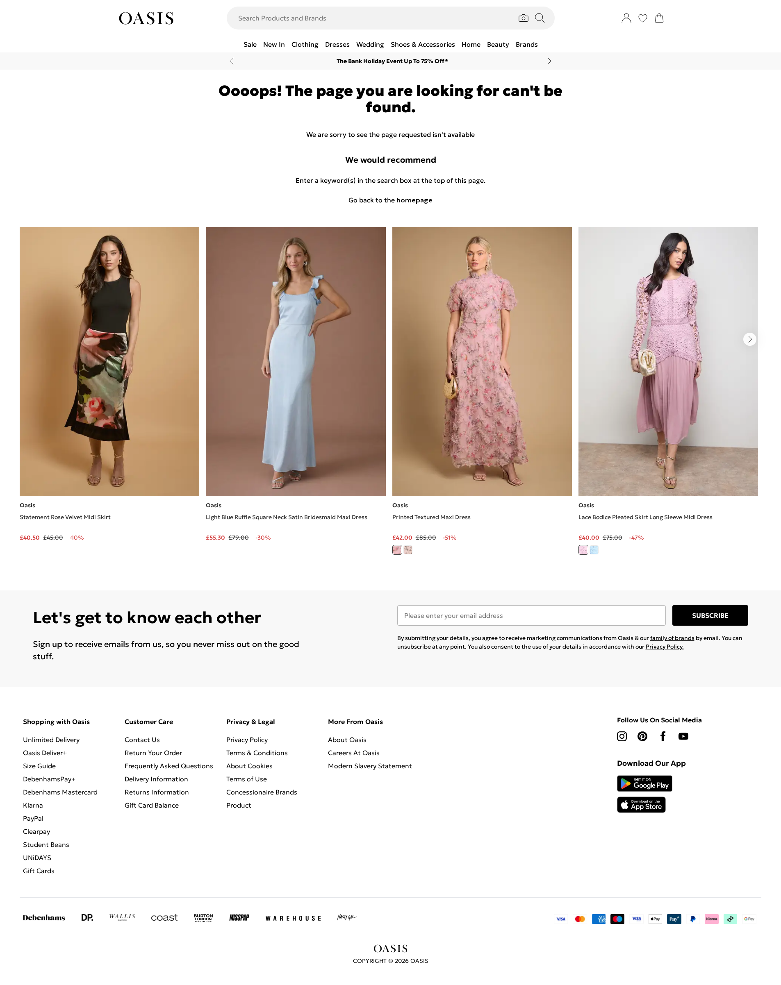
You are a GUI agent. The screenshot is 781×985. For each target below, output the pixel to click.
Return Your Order (153, 753)
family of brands (672, 638)
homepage (414, 200)
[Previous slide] (232, 61)
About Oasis (347, 739)
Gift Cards (39, 871)
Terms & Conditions (257, 753)
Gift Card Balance (152, 805)
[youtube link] (683, 736)
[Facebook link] (663, 736)
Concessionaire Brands (261, 792)
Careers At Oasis (354, 753)
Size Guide (39, 766)
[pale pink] (583, 549)
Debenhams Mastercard (60, 792)
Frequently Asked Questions (169, 766)
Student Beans (46, 844)
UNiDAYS (37, 857)
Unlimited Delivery (51, 739)
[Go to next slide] (749, 339)
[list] (390, 395)
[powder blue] (594, 549)
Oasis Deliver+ (45, 753)
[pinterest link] (642, 736)
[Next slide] (549, 61)
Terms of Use (246, 779)
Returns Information (157, 792)
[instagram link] (622, 736)
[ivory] (407, 549)
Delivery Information (156, 779)
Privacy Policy (247, 739)
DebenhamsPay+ (49, 779)
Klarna (33, 805)
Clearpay (36, 831)
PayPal (33, 818)
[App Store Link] (644, 794)
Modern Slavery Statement (370, 766)
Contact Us (142, 739)
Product (238, 805)
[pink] (397, 549)
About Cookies (249, 766)
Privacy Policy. (665, 646)
